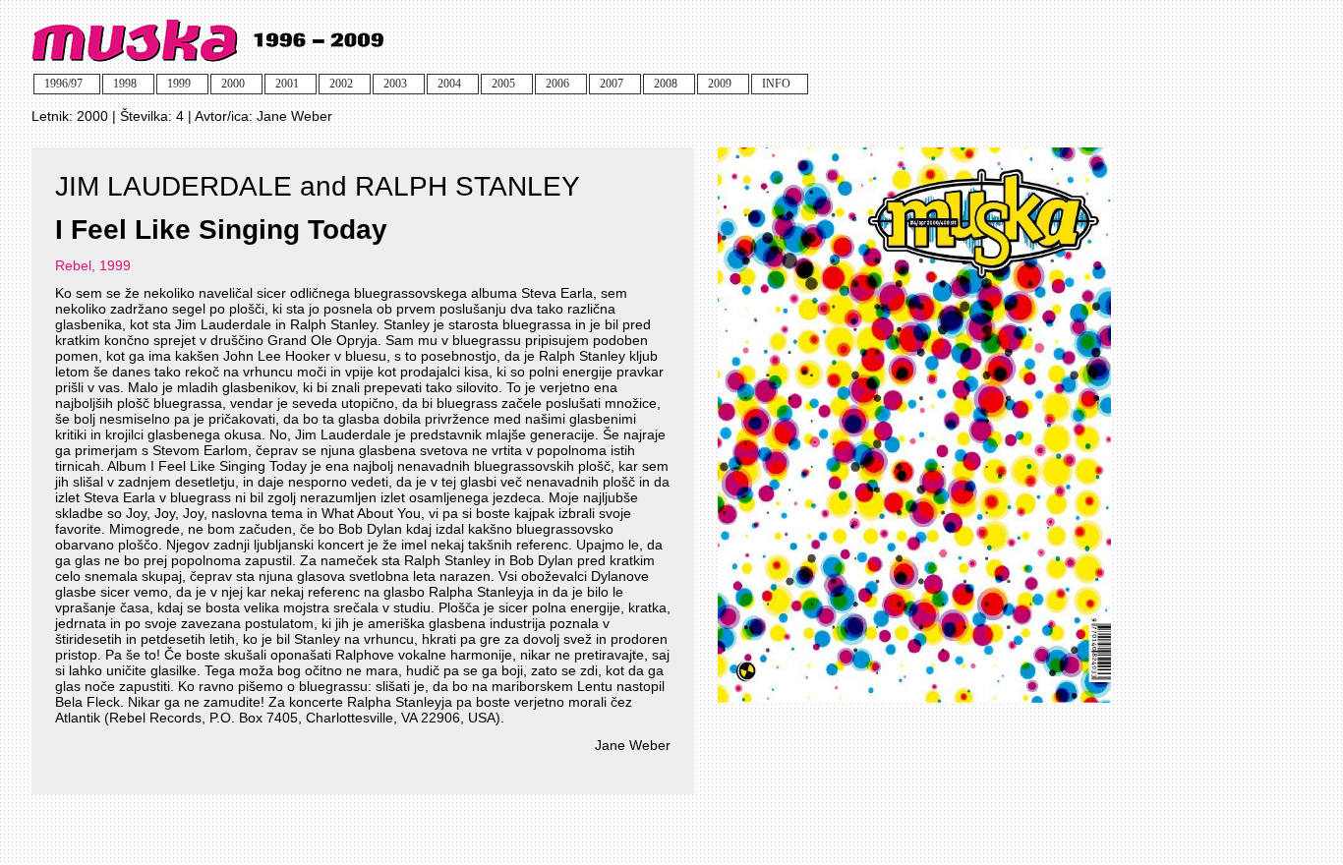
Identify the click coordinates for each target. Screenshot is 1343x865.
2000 (92, 116)
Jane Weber (294, 116)
